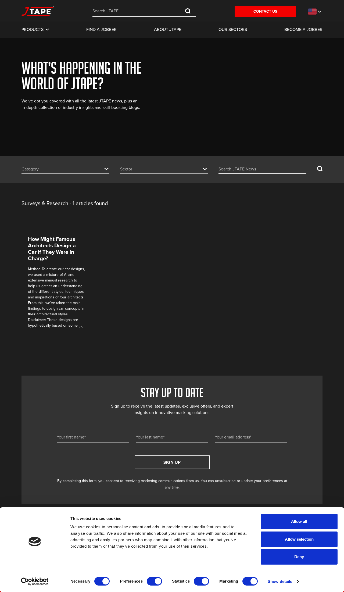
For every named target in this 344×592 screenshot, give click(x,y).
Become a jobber (303, 29)
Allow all (299, 521)
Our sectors (232, 29)
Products (33, 29)
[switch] (154, 581)
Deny (299, 556)
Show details (280, 581)
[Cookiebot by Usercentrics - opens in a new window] (34, 581)
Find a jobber (101, 29)
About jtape (167, 29)
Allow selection (299, 539)
